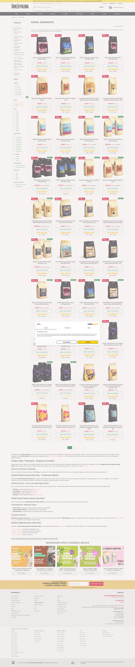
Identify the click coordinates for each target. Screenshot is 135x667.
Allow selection (67, 342)
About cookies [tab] (67, 327)
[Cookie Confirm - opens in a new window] (93, 324)
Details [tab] (89, 327)
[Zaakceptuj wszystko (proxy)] (88, 342)
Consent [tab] (46, 327)
